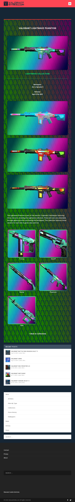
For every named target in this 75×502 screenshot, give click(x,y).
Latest (20, 353)
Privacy (6, 454)
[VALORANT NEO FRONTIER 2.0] (8, 367)
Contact (6, 450)
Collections (11, 408)
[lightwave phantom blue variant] (37, 134)
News (7, 421)
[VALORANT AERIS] (8, 360)
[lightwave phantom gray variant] (37, 208)
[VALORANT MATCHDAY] (8, 374)
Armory (8, 426)
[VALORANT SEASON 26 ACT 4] (8, 382)
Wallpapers (11, 417)
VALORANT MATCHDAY (18, 373)
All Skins (10, 399)
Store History (12, 412)
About (6, 458)
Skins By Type (12, 403)
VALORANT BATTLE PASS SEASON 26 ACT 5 (24, 351)
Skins (24, 353)
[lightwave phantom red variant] (37, 171)
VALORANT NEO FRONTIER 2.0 (20, 366)
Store (7, 430)
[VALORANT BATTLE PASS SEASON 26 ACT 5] (8, 352)
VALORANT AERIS (16, 358)
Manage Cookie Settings (11, 492)
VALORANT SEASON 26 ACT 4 (20, 381)
